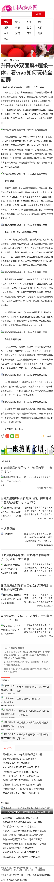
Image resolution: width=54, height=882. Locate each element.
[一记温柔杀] (11, 539)
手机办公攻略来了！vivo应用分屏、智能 (22, 784)
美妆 (28, 22)
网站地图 (29, 870)
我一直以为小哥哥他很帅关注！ (38, 477)
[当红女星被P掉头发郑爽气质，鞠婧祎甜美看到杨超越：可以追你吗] (11, 513)
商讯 (28, 33)
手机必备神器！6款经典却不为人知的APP (23, 835)
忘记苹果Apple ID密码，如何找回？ (20, 759)
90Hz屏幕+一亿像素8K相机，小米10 (20, 818)
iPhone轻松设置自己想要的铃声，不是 (21, 767)
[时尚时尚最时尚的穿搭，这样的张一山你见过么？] (11, 482)
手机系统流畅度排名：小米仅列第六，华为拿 (24, 844)
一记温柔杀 (8, 528)
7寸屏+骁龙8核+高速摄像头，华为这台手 (22, 780)
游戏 (17, 33)
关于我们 (39, 868)
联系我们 (6, 870)
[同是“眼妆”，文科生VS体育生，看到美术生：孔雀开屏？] (11, 631)
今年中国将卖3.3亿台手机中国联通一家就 (22, 822)
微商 (6, 39)
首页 (6, 22)
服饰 (6, 27)
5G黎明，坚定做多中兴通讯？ (17, 763)
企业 (6, 33)
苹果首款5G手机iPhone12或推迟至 (19, 826)
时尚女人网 (6, 60)
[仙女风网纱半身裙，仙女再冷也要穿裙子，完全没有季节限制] (11, 570)
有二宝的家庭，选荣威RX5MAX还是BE (21, 856)
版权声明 (41, 870)
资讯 (17, 22)
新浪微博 (7, 436)
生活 (28, 27)
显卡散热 (19, 429)
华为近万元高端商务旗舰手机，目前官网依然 (24, 831)
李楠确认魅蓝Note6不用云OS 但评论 (20, 771)
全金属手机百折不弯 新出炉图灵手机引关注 (23, 789)
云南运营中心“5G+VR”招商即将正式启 (21, 852)
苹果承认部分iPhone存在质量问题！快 (21, 793)
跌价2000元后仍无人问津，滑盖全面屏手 (22, 839)
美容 (40, 22)
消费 (40, 33)
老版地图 (18, 870)
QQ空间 (17, 436)
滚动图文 (5, 680)
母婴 (17, 27)
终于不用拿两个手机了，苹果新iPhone (21, 776)
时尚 (40, 27)
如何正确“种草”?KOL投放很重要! (18, 848)
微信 (12, 436)
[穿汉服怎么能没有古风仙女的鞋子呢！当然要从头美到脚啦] (11, 600)
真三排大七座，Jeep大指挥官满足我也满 (22, 754)
